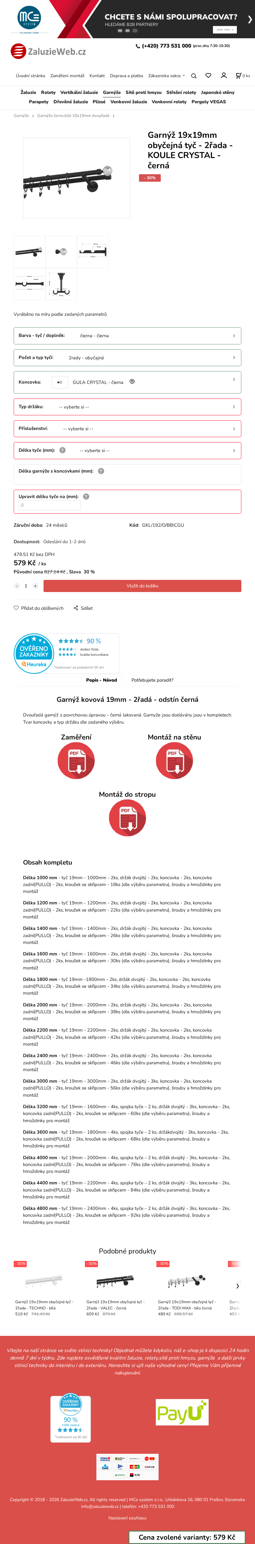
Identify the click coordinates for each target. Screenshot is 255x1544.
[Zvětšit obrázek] (131, 382)
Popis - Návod (101, 680)
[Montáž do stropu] (128, 818)
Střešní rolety (181, 92)
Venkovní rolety (169, 102)
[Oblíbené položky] (208, 76)
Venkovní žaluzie (128, 102)
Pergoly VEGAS (209, 102)
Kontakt (97, 76)
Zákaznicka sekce (164, 76)
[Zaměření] (76, 760)
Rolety (48, 92)
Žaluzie (28, 92)
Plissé (99, 102)
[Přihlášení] (223, 75)
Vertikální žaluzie (79, 92)
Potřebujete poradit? (153, 680)
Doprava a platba (126, 76)
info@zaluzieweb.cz (99, 1506)
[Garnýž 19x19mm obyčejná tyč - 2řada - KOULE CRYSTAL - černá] (76, 181)
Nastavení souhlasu (127, 1518)
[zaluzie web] (47, 50)
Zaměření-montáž (67, 76)
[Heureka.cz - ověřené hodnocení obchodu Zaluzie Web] (66, 653)
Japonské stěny (217, 92)
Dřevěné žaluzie (70, 102)
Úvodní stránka (30, 76)
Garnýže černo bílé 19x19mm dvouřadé (73, 116)
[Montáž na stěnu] (175, 760)
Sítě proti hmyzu (144, 92)
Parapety (39, 102)
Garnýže (112, 92)
